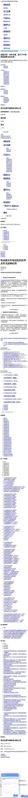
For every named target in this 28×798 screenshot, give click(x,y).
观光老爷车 (6, 76)
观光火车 (5, 419)
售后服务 (5, 97)
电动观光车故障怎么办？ (9, 364)
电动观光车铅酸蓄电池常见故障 (11, 365)
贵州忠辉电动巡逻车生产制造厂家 (12, 661)
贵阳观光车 (6, 236)
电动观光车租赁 (7, 691)
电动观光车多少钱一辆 (9, 359)
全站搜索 (3, 772)
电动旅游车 (6, 431)
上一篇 (13, 342)
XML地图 (3, 766)
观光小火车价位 (7, 452)
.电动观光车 (4, 280)
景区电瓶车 (6, 436)
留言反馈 (7, 757)
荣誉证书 (5, 66)
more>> (9, 349)
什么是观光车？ (7, 710)
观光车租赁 (6, 99)
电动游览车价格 (7, 443)
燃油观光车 (6, 73)
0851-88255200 (15, 111)
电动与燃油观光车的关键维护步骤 (12, 673)
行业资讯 (5, 93)
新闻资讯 (3, 89)
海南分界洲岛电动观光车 (9, 685)
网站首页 (6, 141)
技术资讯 (5, 92)
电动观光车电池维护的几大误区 (11, 358)
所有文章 (5, 405)
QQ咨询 (3, 754)
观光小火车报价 (7, 451)
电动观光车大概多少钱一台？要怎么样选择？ (14, 660)
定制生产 (5, 102)
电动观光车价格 (7, 448)
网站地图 (3, 769)
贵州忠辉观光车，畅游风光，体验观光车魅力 (14, 732)
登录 (4, 131)
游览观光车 (6, 428)
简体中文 (8, 138)
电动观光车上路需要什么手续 (10, 692)
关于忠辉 (3, 64)
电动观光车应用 (17, 338)
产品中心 (3, 70)
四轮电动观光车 (7, 449)
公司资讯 (5, 90)
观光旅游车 (6, 427)
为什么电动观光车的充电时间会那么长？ (13, 704)
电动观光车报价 (7, 446)
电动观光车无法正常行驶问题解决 (12, 701)
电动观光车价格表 (8, 454)
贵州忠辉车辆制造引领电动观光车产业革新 (14, 688)
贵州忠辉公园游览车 (8, 679)
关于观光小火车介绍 (8, 352)
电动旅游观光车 (7, 445)
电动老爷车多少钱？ (8, 689)
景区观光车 (6, 434)
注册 (7, 131)
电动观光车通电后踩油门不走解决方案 (13, 705)
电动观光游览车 (7, 440)
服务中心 (3, 96)
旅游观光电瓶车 (7, 437)
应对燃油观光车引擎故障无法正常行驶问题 (14, 699)
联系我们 (3, 104)
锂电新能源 (6, 100)
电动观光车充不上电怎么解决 (10, 702)
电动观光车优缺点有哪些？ (10, 707)
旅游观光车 (6, 433)
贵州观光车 (6, 239)
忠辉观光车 (6, 238)
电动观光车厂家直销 (8, 686)
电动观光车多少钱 (8, 455)
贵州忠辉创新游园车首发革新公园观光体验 (14, 733)
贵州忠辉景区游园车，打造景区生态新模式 (14, 672)
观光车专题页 (4, 760)
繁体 (2, 134)
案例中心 (3, 86)
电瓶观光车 (6, 421)
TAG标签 (3, 763)
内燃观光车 (6, 424)
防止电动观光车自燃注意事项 (10, 356)
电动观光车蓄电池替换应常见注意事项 (13, 367)
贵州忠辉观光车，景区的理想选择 (12, 680)
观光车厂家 (6, 235)
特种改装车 (6, 80)
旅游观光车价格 (7, 442)
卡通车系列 (6, 82)
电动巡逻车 (6, 77)
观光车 (5, 230)
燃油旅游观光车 (7, 439)
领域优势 (5, 67)
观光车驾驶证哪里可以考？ (10, 708)
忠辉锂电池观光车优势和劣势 (10, 353)
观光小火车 (6, 74)
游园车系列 (6, 83)
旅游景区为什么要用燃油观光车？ (12, 355)
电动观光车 (6, 71)
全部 (7, 148)
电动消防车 (6, 79)
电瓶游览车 (6, 430)
